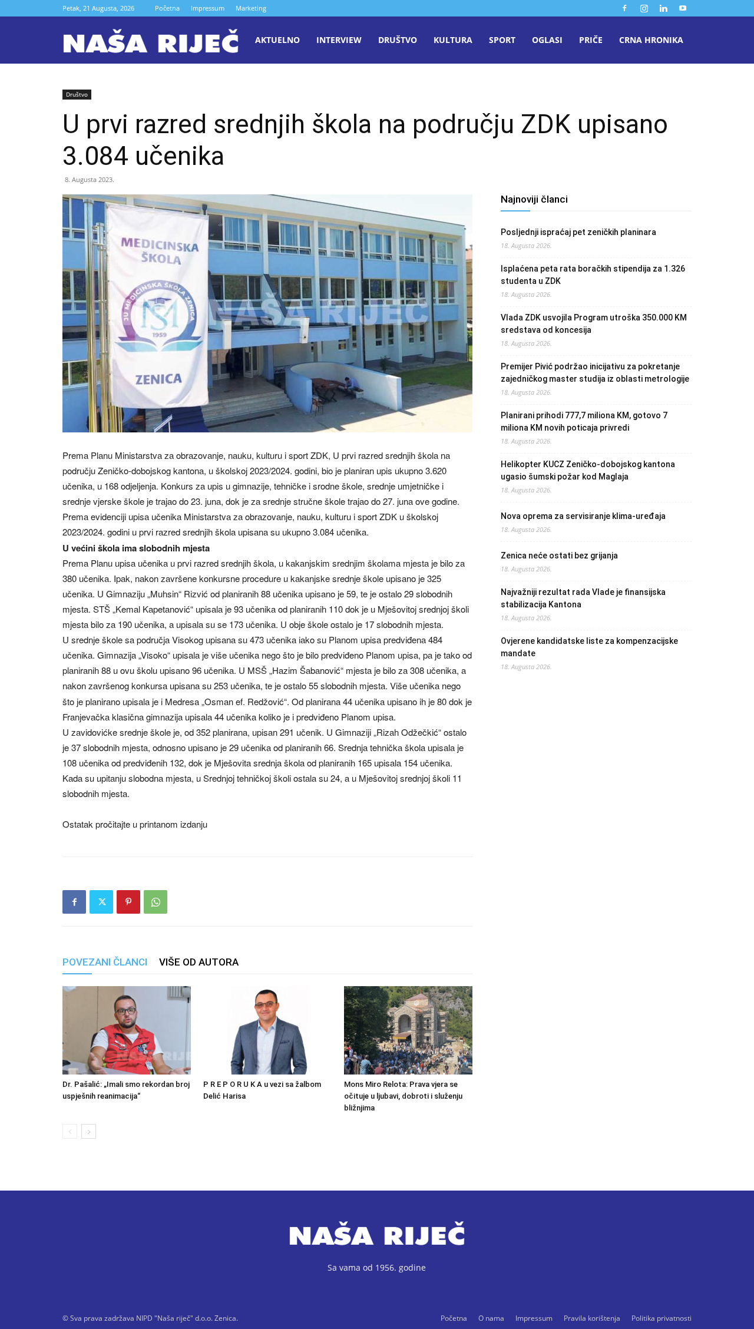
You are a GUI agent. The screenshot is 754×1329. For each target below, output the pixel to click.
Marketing (251, 8)
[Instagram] (644, 8)
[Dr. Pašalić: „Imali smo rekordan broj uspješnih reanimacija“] (126, 1030)
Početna (167, 8)
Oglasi (547, 39)
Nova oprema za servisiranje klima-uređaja (583, 516)
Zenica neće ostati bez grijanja (559, 555)
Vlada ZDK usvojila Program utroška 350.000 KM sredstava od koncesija (594, 324)
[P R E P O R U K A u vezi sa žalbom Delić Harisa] (267, 1030)
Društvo (397, 39)
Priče (591, 39)
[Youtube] (683, 8)
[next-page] (88, 1131)
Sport (502, 39)
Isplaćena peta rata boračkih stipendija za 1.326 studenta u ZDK (593, 275)
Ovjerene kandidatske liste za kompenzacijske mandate (589, 647)
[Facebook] (624, 8)
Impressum (207, 8)
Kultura (453, 39)
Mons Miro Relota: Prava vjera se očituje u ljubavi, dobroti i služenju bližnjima (403, 1096)
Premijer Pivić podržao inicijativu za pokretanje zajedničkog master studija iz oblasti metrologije (595, 373)
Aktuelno (277, 39)
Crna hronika (651, 39)
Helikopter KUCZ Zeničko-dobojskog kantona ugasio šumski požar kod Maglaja (588, 470)
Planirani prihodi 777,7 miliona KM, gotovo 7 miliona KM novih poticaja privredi (584, 421)
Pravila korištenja (592, 1318)
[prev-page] (69, 1131)
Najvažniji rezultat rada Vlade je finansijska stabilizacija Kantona (583, 598)
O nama (491, 1318)
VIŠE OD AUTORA (199, 962)
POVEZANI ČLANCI (104, 962)
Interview (339, 39)
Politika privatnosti (661, 1318)
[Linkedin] (663, 8)
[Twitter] (101, 902)
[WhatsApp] (155, 902)
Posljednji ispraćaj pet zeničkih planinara (578, 232)
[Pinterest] (128, 902)
